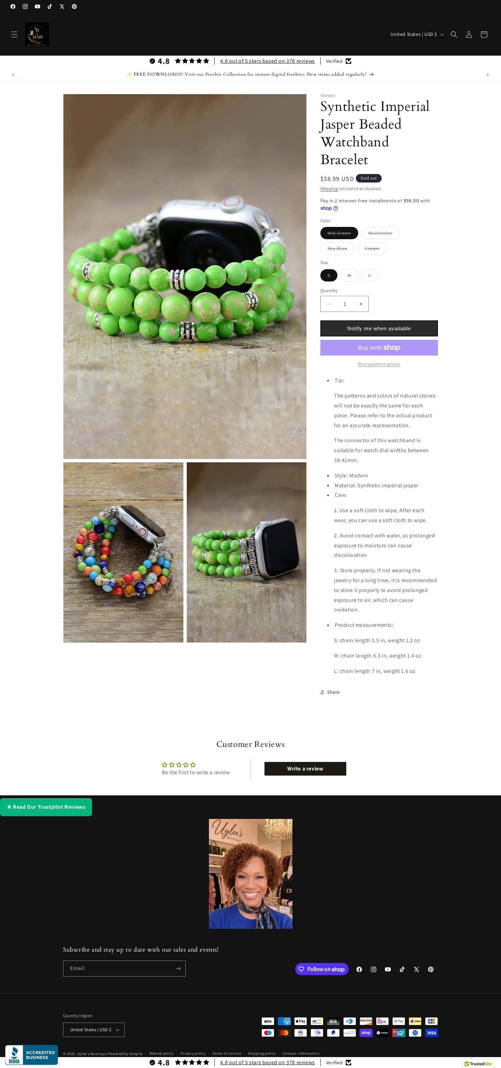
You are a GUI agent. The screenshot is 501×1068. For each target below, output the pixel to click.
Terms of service (226, 1053)
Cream (376, 250)
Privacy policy (193, 1053)
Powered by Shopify (125, 1053)
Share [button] (333, 692)
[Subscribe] (177, 969)
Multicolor (384, 234)
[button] (14, 34)
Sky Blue (341, 250)
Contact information (301, 1053)
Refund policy (162, 1053)
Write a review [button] (305, 768)
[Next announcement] (487, 74)
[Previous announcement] (13, 74)
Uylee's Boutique (92, 1053)
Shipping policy (262, 1053)
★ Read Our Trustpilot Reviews (46, 806)
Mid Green (343, 234)
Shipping (329, 188)
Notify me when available (379, 328)
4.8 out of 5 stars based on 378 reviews (267, 60)
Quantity (328, 290)
